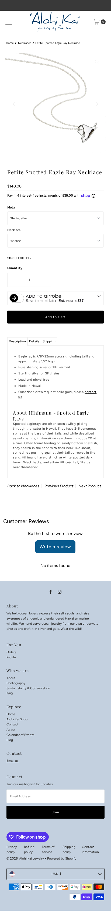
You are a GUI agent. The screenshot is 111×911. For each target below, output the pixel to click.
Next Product (89, 486)
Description (17, 341)
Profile (11, 657)
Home (10, 43)
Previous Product (58, 486)
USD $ (56, 874)
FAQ (9, 693)
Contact (12, 724)
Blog (9, 740)
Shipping (49, 341)
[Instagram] (59, 591)
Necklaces (24, 43)
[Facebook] (51, 591)
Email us (12, 761)
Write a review (55, 546)
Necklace (14, 230)
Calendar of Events (20, 735)
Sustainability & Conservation (28, 688)
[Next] (97, 104)
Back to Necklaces (23, 486)
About (11, 678)
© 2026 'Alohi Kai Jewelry (25, 858)
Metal (11, 207)
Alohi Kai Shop (16, 719)
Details (34, 341)
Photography (15, 683)
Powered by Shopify (61, 858)
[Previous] (14, 104)
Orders (11, 652)
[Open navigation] (8, 21)
